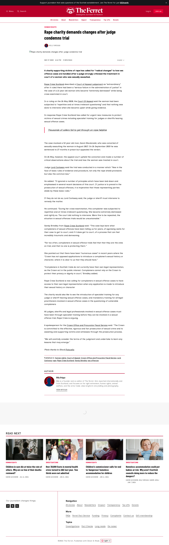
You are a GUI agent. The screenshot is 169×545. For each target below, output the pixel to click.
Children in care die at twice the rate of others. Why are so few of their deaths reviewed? (24, 469)
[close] (166, 3)
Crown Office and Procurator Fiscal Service (87, 325)
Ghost (89, 541)
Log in (148, 11)
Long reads (100, 526)
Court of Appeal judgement (89, 84)
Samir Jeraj (154, 480)
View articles (61, 390)
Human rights (50, 27)
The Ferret (68, 541)
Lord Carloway (58, 167)
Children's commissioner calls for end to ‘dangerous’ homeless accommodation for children (103, 469)
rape (54, 361)
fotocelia (70, 349)
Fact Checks (87, 526)
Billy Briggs (54, 45)
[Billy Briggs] (46, 46)
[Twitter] (12, 506)
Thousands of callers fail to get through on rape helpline (77, 130)
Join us (158, 11)
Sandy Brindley (81, 361)
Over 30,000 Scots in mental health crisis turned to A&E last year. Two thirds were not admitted (62, 469)
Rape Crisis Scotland (54, 84)
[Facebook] (8, 506)
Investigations (52, 462)
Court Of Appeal (85, 101)
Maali (97, 541)
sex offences (93, 361)
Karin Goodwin (12, 477)
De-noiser (112, 526)
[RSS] (17, 506)
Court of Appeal (73, 358)
